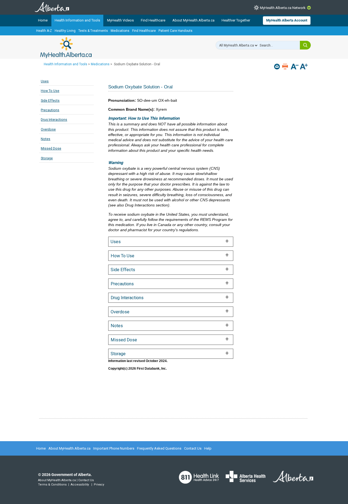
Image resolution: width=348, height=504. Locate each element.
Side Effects (50, 100)
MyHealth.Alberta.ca (66, 47)
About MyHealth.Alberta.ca (193, 20)
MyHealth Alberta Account (286, 20)
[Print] (285, 66)
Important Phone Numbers (113, 448)
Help (208, 448)
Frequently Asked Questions (159, 448)
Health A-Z (44, 31)
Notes (45, 139)
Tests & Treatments (93, 31)
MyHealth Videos (120, 20)
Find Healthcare (153, 20)
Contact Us (192, 448)
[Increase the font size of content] (304, 67)
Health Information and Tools (77, 20)
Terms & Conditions (52, 484)
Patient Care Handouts (175, 31)
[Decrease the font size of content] (295, 67)
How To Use (50, 91)
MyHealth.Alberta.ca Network (283, 8)
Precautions (50, 110)
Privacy (99, 484)
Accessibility (80, 484)
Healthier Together (236, 20)
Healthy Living (65, 31)
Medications (120, 31)
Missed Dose (51, 148)
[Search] (305, 45)
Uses (45, 81)
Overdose (48, 129)
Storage (47, 158)
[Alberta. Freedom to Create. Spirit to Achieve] (289, 480)
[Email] (277, 66)
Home (43, 20)
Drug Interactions (54, 120)
